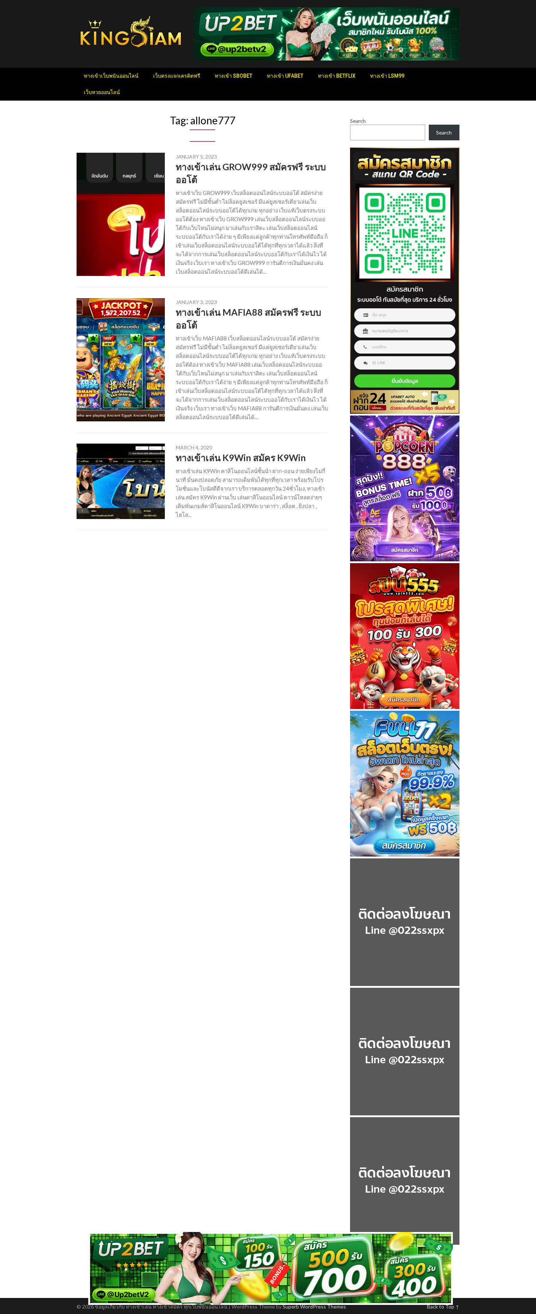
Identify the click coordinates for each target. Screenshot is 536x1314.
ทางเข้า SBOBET (233, 76)
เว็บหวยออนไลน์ (102, 92)
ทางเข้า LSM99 (387, 76)
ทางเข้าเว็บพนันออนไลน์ (111, 76)
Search (358, 121)
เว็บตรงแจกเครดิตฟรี (176, 76)
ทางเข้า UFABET (285, 76)
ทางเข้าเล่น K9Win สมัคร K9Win (241, 457)
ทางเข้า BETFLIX (337, 76)
